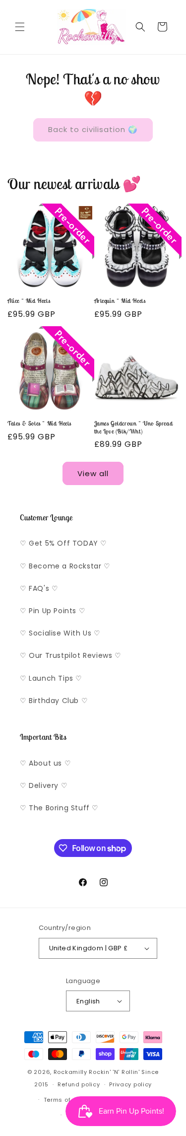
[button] (20, 27)
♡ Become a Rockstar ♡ (65, 566)
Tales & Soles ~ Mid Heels (39, 423)
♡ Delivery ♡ (43, 785)
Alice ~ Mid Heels (28, 300)
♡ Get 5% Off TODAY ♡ (63, 543)
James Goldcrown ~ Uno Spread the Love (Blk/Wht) (133, 427)
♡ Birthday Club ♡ (54, 701)
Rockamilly (70, 1072)
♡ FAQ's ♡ (39, 588)
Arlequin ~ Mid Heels (120, 300)
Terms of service (69, 1100)
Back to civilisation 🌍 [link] (93, 129)
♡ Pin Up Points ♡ (52, 611)
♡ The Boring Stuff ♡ (59, 808)
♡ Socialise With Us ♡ (60, 633)
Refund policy (79, 1084)
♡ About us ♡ (45, 763)
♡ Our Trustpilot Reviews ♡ (71, 655)
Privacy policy (130, 1084)
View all (93, 473)
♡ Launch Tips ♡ (51, 678)
